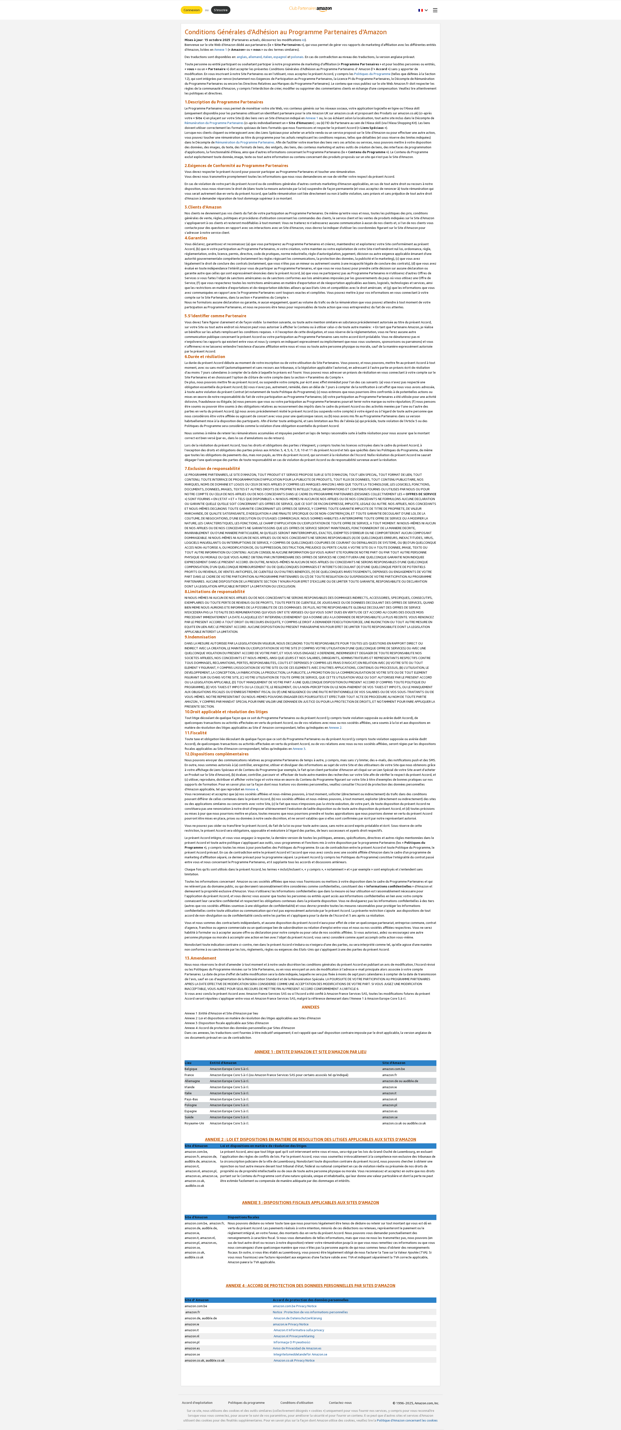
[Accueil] (310, 10)
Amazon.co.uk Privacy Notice (294, 1360)
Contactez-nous (340, 1403)
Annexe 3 (299, 749)
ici (303, 40)
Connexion (192, 10)
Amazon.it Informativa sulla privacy (298, 1330)
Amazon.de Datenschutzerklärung (297, 1318)
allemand (255, 57)
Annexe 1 (220, 49)
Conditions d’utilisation (296, 1403)
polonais (297, 57)
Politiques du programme (246, 1403)
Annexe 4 (251, 789)
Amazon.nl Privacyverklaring (293, 1336)
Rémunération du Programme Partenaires (214, 123)
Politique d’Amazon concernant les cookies (407, 1420)
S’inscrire (221, 10)
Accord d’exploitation (197, 1403)
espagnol (280, 57)
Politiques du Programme (372, 74)
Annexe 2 (335, 727)
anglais (241, 57)
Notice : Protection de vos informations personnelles (310, 1312)
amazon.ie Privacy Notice (291, 1324)
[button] (423, 10)
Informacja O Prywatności (291, 1342)
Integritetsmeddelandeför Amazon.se (300, 1354)
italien (267, 57)
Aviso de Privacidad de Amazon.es (297, 1348)
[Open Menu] (434, 10)
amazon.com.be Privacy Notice (295, 1306)
